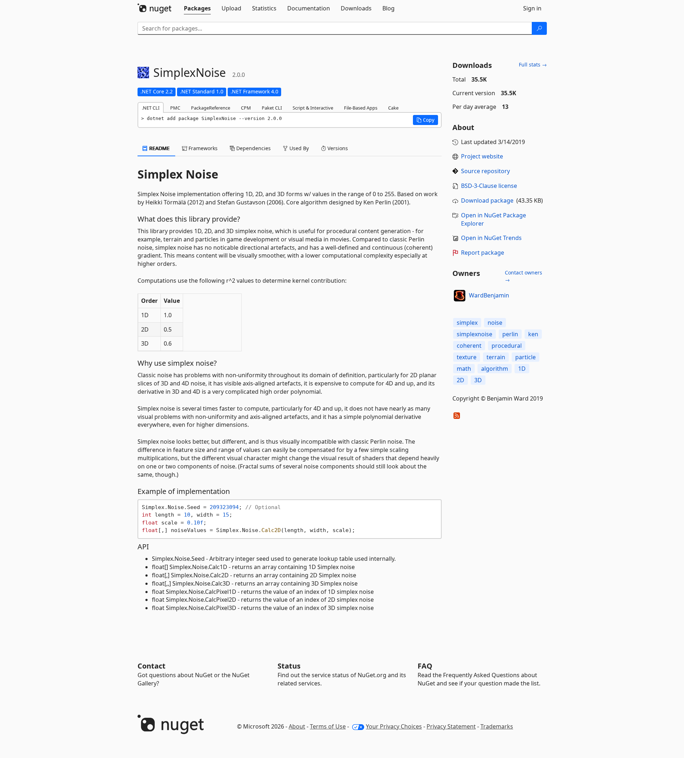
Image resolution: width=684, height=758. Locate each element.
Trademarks (496, 726)
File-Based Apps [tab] (360, 108)
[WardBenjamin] (459, 295)
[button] (425, 120)
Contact (152, 666)
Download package (487, 200)
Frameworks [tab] (202, 148)
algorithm (494, 369)
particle (525, 357)
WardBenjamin (489, 295)
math (464, 369)
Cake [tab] (393, 108)
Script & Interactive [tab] (313, 108)
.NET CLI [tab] (150, 108)
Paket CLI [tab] (272, 108)
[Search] (539, 28)
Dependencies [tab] (253, 148)
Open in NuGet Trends (491, 238)
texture (466, 357)
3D (478, 380)
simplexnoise (474, 334)
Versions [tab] (337, 148)
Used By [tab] (298, 148)
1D (522, 369)
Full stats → (533, 64)
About (297, 726)
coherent (469, 346)
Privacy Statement (451, 726)
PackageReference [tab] (210, 108)
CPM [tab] (246, 108)
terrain (496, 357)
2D (460, 380)
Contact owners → (523, 276)
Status (289, 666)
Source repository (485, 171)
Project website (482, 156)
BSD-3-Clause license (489, 186)
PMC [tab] (175, 108)
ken (533, 334)
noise (495, 323)
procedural (507, 346)
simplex (467, 323)
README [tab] (159, 148)
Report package (482, 252)
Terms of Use (328, 726)
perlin (510, 334)
